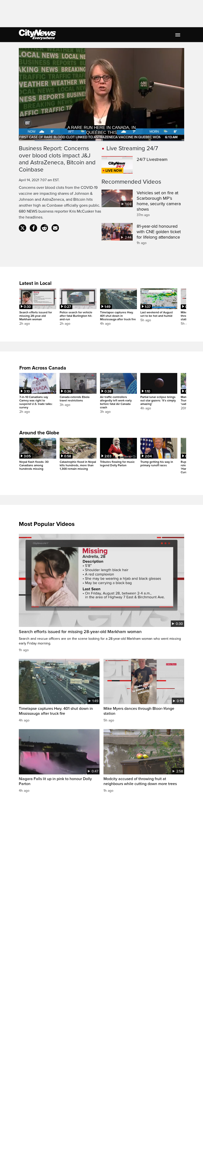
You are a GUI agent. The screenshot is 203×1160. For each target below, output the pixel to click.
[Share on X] (22, 228)
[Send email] (55, 228)
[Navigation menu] (178, 34)
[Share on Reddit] (44, 228)
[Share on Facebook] (33, 228)
